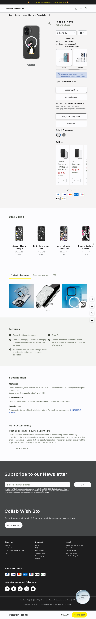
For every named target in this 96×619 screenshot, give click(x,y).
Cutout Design (71, 97)
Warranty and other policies (74, 545)
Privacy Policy (70, 548)
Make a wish (13, 525)
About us (7, 545)
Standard (71, 124)
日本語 (38, 600)
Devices (37, 545)
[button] (82, 32)
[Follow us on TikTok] (20, 588)
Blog (6, 553)
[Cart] (76, 8)
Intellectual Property (72, 556)
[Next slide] (84, 296)
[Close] (91, 589)
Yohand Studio (63, 25)
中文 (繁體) (31, 600)
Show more (80, 76)
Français (44, 600)
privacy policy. (43, 492)
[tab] (20, 275)
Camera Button (71, 90)
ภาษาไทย (66, 600)
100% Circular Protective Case (14, 550)
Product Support (40, 550)
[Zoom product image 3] (74, 296)
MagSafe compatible (71, 116)
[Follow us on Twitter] (26, 588)
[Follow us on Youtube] (33, 588)
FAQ (36, 548)
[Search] (86, 8)
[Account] (81, 8)
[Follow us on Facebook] (13, 588)
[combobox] (62, 180)
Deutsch (52, 600)
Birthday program (40, 556)
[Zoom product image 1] (21, 296)
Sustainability (9, 548)
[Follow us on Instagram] (7, 588)
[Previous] (58, 59)
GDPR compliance (71, 553)
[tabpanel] (48, 370)
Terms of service (71, 550)
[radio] (58, 135)
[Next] (84, 59)
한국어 (73, 600)
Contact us (38, 558)
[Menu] (91, 8)
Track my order (40, 553)
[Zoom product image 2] (48, 296)
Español (59, 600)
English (23, 600)
